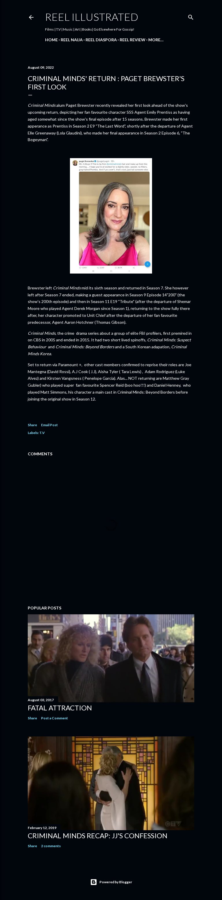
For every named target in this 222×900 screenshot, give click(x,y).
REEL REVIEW (132, 39)
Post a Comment (54, 718)
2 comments (51, 846)
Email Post (49, 425)
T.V (42, 433)
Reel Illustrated (91, 16)
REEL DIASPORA (101, 39)
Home (51, 39)
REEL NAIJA (72, 39)
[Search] (190, 16)
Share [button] (32, 425)
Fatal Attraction (60, 707)
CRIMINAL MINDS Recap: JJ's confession (97, 835)
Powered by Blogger (115, 882)
